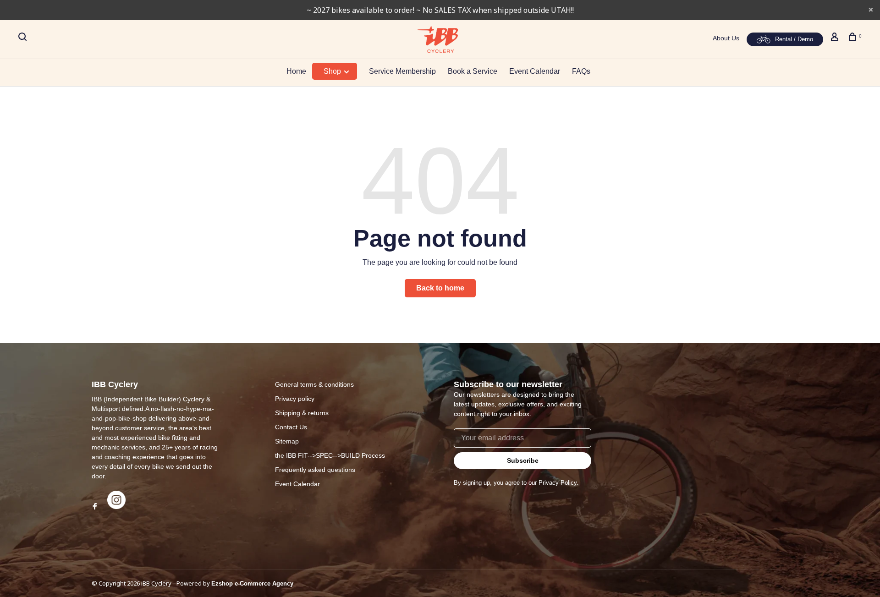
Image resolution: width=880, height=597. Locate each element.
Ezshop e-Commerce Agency (252, 583)
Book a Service (472, 71)
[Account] (835, 38)
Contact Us (291, 427)
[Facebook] (95, 506)
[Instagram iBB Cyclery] (116, 506)
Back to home (440, 288)
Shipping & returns (302, 412)
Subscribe (523, 460)
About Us (726, 38)
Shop (333, 71)
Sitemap (287, 441)
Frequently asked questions (315, 469)
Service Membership (402, 71)
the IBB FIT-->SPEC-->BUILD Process (330, 455)
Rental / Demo (794, 39)
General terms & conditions (314, 384)
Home (296, 71)
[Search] (23, 38)
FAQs (581, 71)
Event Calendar (534, 71)
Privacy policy (294, 398)
